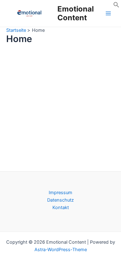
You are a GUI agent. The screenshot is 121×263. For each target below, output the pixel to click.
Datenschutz (60, 200)
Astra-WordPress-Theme (60, 249)
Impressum (60, 192)
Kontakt (60, 207)
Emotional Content (75, 13)
